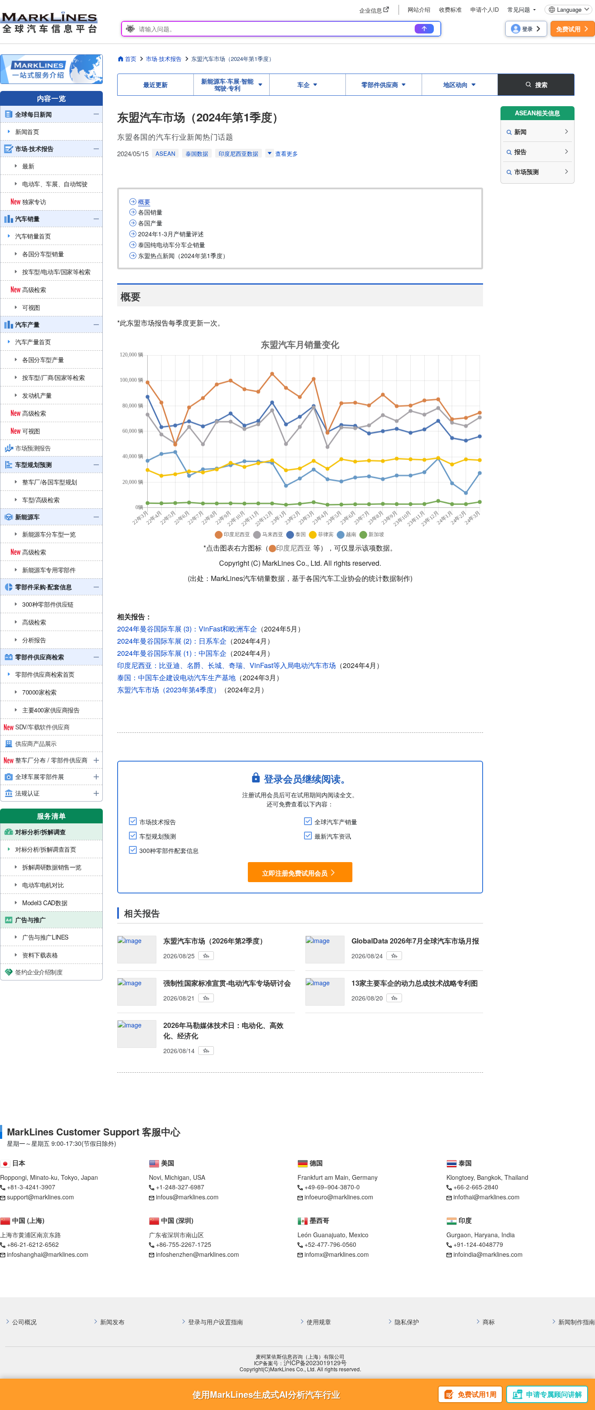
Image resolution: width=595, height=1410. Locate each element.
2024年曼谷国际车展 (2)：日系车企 (172, 641)
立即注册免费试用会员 (295, 872)
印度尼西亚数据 (238, 153)
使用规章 (319, 1322)
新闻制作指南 (576, 1322)
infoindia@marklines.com (488, 1254)
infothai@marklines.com (486, 1196)
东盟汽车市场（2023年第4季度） (168, 690)
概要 (144, 201)
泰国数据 (197, 153)
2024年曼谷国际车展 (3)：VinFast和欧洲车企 (187, 629)
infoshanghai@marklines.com (47, 1254)
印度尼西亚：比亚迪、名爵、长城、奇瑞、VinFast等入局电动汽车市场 (226, 665)
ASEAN (165, 153)
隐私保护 (407, 1322)
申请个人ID (484, 9)
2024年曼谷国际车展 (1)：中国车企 (172, 653)
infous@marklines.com (187, 1196)
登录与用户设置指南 (215, 1322)
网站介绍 (419, 9)
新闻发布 (112, 1322)
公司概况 (24, 1322)
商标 (489, 1322)
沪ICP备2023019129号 (315, 1362)
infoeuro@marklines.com (338, 1196)
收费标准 (450, 9)
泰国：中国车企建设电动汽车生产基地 (176, 677)
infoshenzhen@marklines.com (197, 1254)
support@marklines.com (40, 1196)
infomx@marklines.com (336, 1254)
